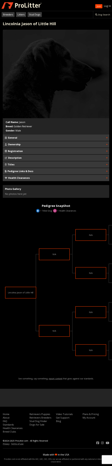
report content (55, 379)
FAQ (5, 421)
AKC (37, 459)
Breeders (8, 14)
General (12, 137)
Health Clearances (19, 177)
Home (6, 414)
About (6, 417)
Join (99, 6)
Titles (10, 164)
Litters (21, 14)
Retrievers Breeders (40, 417)
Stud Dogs (34, 14)
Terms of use (17, 443)
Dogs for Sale (36, 424)
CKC (45, 459)
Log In (107, 6)
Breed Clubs (9, 431)
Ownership (14, 144)
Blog (58, 421)
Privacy (6, 443)
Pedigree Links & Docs (20, 171)
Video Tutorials (64, 414)
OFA (50, 459)
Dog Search (103, 14)
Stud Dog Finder (38, 421)
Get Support (62, 417)
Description (15, 157)
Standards (8, 424)
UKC (41, 459)
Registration (15, 151)
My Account (89, 417)
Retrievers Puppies (39, 414)
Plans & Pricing (91, 414)
